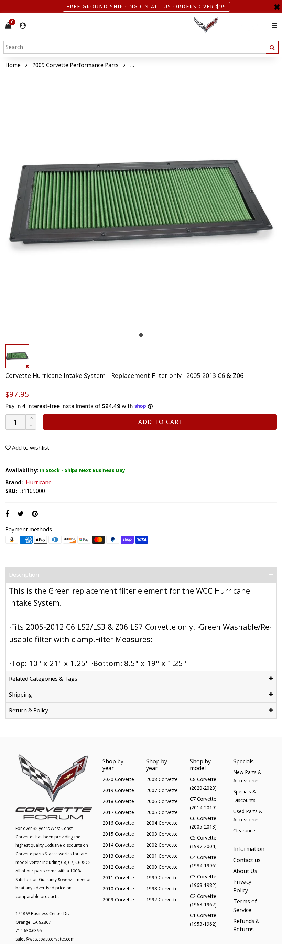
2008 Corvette (162, 779)
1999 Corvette (162, 877)
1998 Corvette (162, 888)
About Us (245, 871)
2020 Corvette (118, 779)
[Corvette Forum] (230, 25)
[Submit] (272, 47)
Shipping (20, 694)
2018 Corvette (118, 801)
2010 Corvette (118, 888)
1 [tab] (141, 335)
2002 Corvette (162, 845)
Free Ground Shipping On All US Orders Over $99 (146, 6)
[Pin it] (35, 513)
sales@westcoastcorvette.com (45, 939)
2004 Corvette (162, 823)
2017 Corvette (118, 812)
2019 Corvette (118, 790)
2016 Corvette (118, 823)
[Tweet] (20, 513)
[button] (31, 426)
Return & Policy (28, 710)
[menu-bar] (272, 25)
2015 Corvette (118, 834)
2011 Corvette (118, 877)
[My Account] (22, 25)
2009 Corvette (118, 899)
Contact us (247, 860)
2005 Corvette (162, 812)
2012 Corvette (118, 867)
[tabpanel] (141, 205)
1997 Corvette (162, 899)
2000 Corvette (162, 867)
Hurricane (39, 482)
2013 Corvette (118, 856)
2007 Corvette (162, 790)
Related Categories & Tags (43, 679)
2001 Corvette (162, 856)
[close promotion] (277, 6)
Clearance (244, 830)
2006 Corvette (162, 801)
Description (24, 574)
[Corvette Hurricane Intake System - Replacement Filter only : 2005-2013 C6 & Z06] (141, 205)
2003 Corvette (162, 834)
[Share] (7, 513)
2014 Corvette (118, 845)
